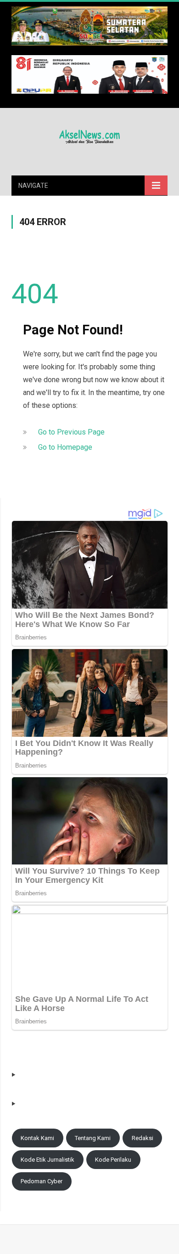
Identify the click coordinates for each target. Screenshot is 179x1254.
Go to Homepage (65, 447)
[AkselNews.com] (89, 135)
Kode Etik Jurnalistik (47, 1159)
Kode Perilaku (113, 1159)
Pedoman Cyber (41, 1181)
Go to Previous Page (71, 432)
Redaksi (142, 1138)
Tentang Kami (93, 1138)
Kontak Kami (37, 1138)
